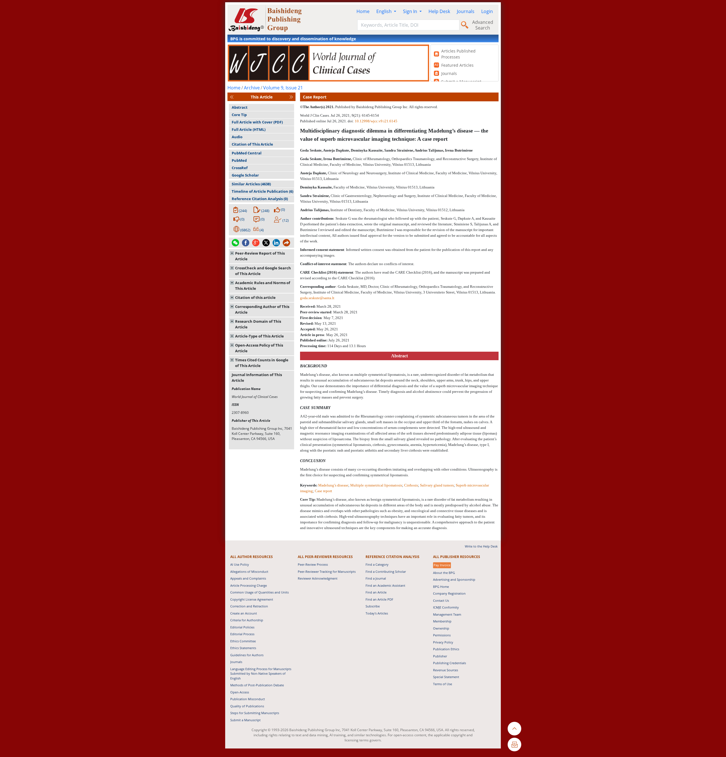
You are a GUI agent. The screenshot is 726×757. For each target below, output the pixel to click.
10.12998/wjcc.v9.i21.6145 (376, 121)
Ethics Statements (243, 648)
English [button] (384, 11)
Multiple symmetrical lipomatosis (376, 485)
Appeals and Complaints (248, 578)
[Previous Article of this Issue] (232, 97)
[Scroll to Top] (514, 728)
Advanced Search (482, 25)
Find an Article (376, 592)
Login (487, 11)
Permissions (442, 635)
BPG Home (441, 586)
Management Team (447, 614)
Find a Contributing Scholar (386, 571)
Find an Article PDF (379, 599)
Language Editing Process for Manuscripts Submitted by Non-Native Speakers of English (260, 673)
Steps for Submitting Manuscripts (254, 713)
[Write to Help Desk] (514, 744)
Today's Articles (377, 613)
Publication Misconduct (247, 699)
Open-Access (239, 692)
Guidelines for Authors (246, 655)
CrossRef (240, 167)
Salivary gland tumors (437, 485)
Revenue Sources (445, 670)
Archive (252, 88)
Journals (465, 11)
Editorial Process (242, 634)
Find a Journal (376, 578)
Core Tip (239, 114)
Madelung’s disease (333, 485)
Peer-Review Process (313, 564)
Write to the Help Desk (481, 546)
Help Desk (439, 11)
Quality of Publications (247, 706)
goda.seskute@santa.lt (317, 298)
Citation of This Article (252, 144)
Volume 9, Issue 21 (283, 88)
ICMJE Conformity (446, 607)
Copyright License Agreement (251, 599)
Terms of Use (442, 684)
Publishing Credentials (449, 663)
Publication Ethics (446, 649)
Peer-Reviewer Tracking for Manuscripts (327, 571)
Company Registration (449, 593)
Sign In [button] (410, 11)
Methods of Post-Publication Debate (257, 685)
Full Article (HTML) (248, 129)
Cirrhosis (411, 485)
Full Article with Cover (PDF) (257, 122)
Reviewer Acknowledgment (317, 578)
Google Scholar (245, 175)
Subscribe (373, 606)
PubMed (239, 160)
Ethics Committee (243, 641)
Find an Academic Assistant (385, 585)
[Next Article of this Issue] (291, 97)
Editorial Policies (242, 627)
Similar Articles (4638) (251, 183)
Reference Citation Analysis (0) (260, 198)
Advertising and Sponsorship (454, 579)
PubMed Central (246, 153)
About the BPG (444, 573)
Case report (323, 491)
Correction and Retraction (249, 606)
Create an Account (243, 613)
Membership (442, 621)
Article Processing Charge (248, 585)
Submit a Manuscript (245, 720)
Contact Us (441, 600)
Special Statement (446, 677)
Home (363, 11)
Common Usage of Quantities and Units (259, 592)
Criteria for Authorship (246, 620)
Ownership (441, 628)
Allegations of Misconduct (249, 571)
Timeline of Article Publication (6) (262, 191)
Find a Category (377, 564)
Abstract (240, 107)
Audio (237, 136)
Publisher (440, 656)
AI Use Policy (239, 564)
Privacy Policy (443, 642)
